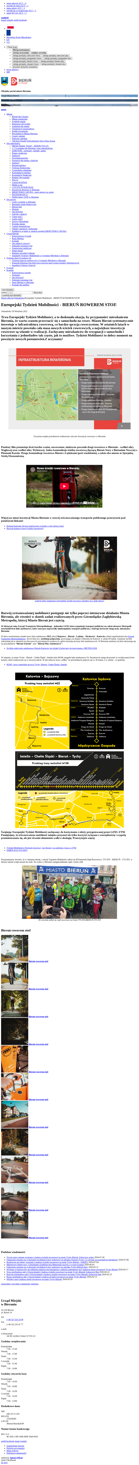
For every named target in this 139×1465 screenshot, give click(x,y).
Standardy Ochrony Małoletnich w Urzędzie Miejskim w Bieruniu (40, 255)
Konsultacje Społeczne (21, 175)
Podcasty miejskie (19, 138)
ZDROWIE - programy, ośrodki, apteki (29, 151)
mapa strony (16, 8)
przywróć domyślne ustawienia (25, 67)
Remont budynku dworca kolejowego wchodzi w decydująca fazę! (35, 526)
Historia (15, 209)
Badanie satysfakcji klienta (23, 253)
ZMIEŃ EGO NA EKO (17, 850)
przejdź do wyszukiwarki (21, 10)
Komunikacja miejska (21, 173)
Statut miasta (17, 251)
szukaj (4, 292)
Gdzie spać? (17, 216)
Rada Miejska (18, 238)
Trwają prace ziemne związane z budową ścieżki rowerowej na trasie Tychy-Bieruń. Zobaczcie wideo (50, 1257)
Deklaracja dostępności (16, 1453)
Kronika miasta (18, 224)
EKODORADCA (20, 194)
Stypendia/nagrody (20, 158)
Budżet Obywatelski (20, 177)
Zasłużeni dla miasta (20, 126)
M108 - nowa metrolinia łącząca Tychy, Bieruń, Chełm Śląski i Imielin (37, 664)
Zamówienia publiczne (21, 248)
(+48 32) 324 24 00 (15, 1319)
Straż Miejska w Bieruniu (23, 282)
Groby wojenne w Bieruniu (24, 202)
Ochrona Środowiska (21, 168)
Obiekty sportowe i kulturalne (24, 229)
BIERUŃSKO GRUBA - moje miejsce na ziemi (33, 192)
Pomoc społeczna (19, 153)
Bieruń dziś (17, 207)
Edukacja (16, 155)
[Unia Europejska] (9, 35)
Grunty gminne (18, 136)
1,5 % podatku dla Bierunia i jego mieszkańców (32, 148)
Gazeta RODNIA (19, 182)
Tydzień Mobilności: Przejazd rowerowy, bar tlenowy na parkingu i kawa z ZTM (41, 848)
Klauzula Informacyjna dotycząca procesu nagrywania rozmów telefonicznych (45, 263)
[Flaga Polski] (11, 28)
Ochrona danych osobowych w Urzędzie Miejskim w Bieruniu (39, 260)
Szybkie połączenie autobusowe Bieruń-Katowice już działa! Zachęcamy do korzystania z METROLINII (52, 648)
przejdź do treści (18, 6)
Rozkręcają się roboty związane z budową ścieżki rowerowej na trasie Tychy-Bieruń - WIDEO (47, 1262)
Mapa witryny (13, 1451)
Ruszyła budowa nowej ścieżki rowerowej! (25, 528)
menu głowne (16, 3)
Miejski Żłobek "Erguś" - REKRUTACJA (30, 146)
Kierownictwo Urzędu (21, 236)
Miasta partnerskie (20, 119)
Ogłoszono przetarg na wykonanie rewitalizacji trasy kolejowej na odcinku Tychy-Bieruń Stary (47, 1267)
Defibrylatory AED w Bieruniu (25, 197)
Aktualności (19, 298)
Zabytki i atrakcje (19, 214)
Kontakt (15, 241)
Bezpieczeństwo (19, 165)
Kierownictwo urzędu (21, 273)
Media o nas (17, 185)
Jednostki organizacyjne (22, 246)
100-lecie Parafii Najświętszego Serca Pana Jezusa (33, 141)
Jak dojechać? (18, 277)
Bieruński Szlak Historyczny (24, 204)
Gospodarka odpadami (21, 170)
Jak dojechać (17, 212)
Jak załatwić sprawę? (21, 243)
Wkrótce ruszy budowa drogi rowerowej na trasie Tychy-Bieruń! (34, 1279)
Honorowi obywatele (21, 124)
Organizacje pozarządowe (23, 129)
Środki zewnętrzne (20, 131)
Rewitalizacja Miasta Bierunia (25, 134)
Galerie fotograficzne (21, 226)
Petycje (15, 180)
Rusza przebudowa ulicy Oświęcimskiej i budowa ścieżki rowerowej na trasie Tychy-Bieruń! (46, 1277)
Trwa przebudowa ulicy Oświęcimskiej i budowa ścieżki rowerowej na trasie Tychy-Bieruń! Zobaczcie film (53, 1272)
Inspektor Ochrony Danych (23, 265)
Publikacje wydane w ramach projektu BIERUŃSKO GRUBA (39, 231)
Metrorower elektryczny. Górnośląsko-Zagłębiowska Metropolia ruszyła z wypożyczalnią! (45, 1265)
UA (8, 42)
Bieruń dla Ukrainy (20, 116)
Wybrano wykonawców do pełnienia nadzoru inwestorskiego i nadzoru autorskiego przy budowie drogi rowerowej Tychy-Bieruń (62, 1269)
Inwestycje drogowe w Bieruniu (26, 190)
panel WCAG (16, 13)
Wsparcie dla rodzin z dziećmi (25, 160)
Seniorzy (16, 163)
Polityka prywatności (16, 1448)
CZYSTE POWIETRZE (22, 187)
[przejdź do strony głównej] (17, 86)
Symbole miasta (19, 121)
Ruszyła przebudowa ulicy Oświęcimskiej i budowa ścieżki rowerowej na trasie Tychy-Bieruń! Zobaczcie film (54, 1274)
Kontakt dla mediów (20, 285)
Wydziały (16, 275)
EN (8, 40)
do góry (4, 1462)
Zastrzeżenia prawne (15, 1446)
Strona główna (7, 298)
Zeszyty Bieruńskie (20, 221)
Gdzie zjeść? (17, 219)
